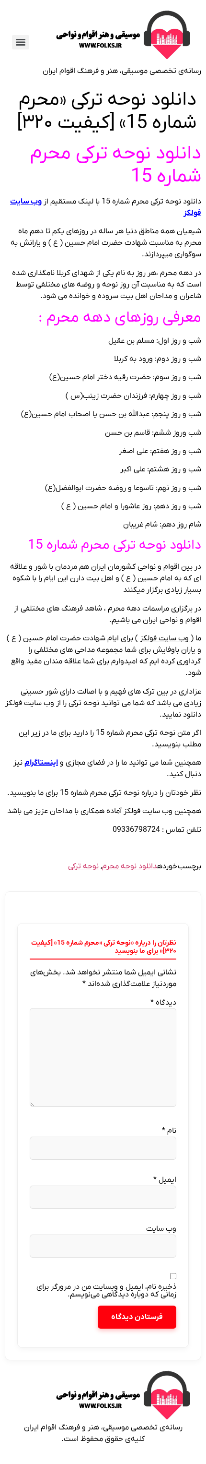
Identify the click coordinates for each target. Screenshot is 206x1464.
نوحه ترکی (83, 866)
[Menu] (20, 42)
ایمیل (164, 1180)
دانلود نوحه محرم (129, 866)
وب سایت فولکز (165, 638)
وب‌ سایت (161, 1229)
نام (169, 1131)
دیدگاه (163, 1003)
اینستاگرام (41, 763)
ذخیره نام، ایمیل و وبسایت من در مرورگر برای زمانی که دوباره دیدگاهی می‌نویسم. (106, 1290)
